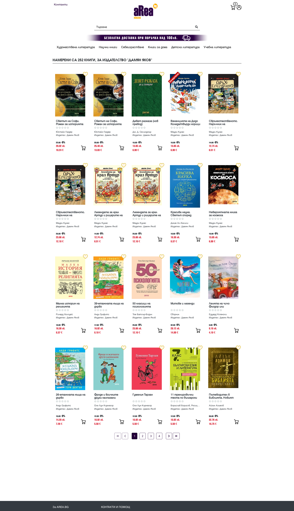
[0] (233, 7)
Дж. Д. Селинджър (142, 132)
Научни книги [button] (108, 47)
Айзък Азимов (216, 405)
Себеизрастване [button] (132, 47)
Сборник (175, 314)
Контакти (61, 4)
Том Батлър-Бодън (142, 314)
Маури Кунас (177, 132)
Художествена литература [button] (76, 47)
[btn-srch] (195, 27)
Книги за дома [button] (157, 47)
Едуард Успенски (218, 314)
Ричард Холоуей (64, 314)
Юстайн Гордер (64, 132)
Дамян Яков (73, 135)
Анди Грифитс (101, 314)
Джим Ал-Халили (179, 223)
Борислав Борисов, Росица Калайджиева (185, 405)
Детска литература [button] (185, 47)
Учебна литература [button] (217, 47)
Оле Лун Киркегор (103, 405)
